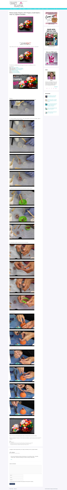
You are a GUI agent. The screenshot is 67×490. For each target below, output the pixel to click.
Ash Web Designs (55, 488)
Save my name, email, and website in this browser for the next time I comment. (21, 481)
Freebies (47, 8)
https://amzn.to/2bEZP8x (15, 72)
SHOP (42, 8)
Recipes (20, 8)
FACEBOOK (25, 44)
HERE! (30, 44)
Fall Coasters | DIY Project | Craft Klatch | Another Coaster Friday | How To (19, 444)
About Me (39, 8)
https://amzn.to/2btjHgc (15, 67)
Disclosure (15, 488)
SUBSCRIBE (21, 42)
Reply (11, 459)
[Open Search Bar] (54, 9)
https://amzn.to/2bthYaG (19, 68)
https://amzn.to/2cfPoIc (14, 70)
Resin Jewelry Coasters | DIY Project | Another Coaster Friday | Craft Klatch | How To (20, 443)
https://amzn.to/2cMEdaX (18, 69)
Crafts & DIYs (15, 8)
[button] (56, 9)
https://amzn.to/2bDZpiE (19, 68)
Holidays (24, 8)
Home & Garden (29, 8)
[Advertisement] (23, 38)
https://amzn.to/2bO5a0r (16, 72)
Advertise (35, 8)
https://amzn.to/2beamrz (15, 71)
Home (11, 8)
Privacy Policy (11, 488)
